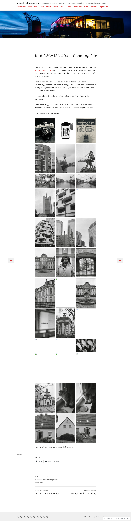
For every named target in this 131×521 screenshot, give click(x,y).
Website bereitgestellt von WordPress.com (98, 517)
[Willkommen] (18, 516)
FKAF (36, 7)
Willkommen (21, 7)
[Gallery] (34, 516)
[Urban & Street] (28, 516)
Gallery (68, 7)
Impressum (104, 7)
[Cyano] (21, 516)
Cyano (30, 7)
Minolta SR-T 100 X (43, 70)
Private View (77, 7)
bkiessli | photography (28, 3)
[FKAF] (24, 516)
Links (86, 7)
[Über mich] (44, 516)
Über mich (93, 7)
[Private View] (37, 516)
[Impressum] (47, 516)
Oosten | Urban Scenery (47, 493)
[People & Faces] (31, 516)
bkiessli (40, 483)
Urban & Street (45, 7)
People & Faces (58, 7)
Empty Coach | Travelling (83, 493)
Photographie (52, 480)
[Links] (41, 516)
